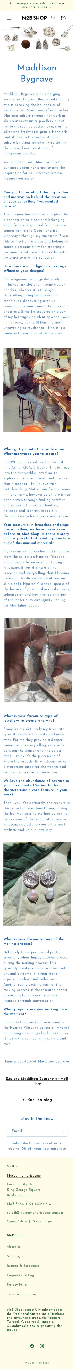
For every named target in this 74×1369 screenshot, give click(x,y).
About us (13, 1247)
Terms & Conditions (22, 1294)
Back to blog (40, 1100)
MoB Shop (42, 1363)
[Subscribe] (62, 1131)
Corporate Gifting (20, 1275)
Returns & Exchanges (23, 1266)
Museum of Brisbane (24, 1175)
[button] (9, 18)
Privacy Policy (17, 1284)
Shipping (13, 1256)
